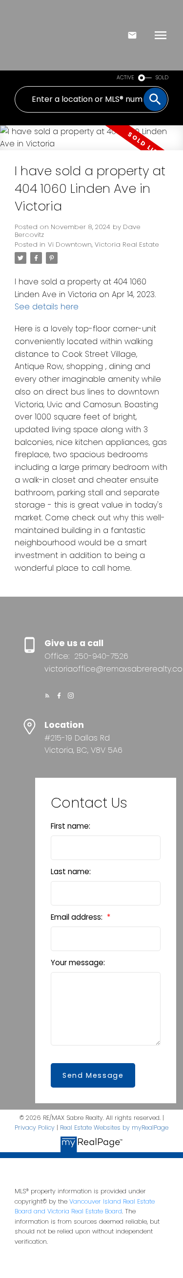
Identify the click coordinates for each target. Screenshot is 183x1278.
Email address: (77, 917)
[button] (47, 695)
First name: (70, 826)
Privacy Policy (35, 1127)
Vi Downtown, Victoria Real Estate (103, 244)
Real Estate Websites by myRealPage (114, 1127)
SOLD (162, 77)
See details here (47, 306)
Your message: (78, 962)
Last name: (71, 871)
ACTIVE (125, 77)
